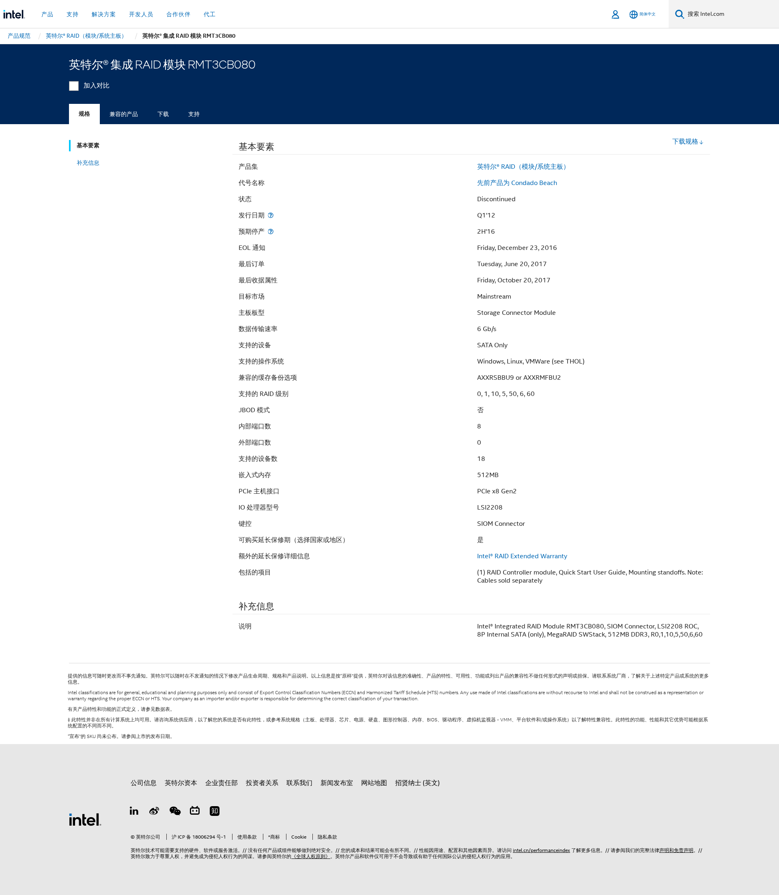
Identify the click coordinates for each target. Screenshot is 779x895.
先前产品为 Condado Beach (517, 183)
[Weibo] (154, 812)
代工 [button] (210, 14)
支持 (194, 114)
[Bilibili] (195, 812)
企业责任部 (221, 783)
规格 (84, 114)
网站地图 (374, 783)
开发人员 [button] (141, 14)
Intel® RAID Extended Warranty (522, 556)
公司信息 (144, 783)
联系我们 (299, 783)
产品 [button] (47, 14)
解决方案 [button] (104, 14)
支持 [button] (73, 14)
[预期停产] (270, 231)
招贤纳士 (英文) (417, 783)
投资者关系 (262, 783)
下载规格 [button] (685, 142)
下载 (163, 114)
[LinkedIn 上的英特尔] (134, 812)
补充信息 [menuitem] (88, 162)
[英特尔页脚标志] (85, 819)
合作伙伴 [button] (178, 14)
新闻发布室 (337, 783)
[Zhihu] (215, 812)
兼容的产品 (124, 114)
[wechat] (174, 812)
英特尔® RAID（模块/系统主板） (523, 167)
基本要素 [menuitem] (88, 145)
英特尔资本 (181, 783)
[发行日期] (270, 215)
